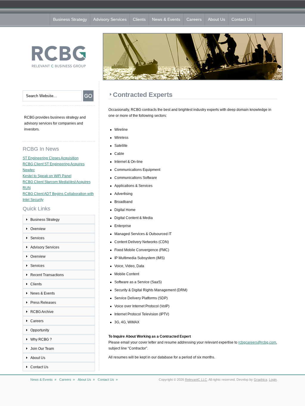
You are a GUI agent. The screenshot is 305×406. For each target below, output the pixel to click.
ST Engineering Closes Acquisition (51, 158)
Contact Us (241, 19)
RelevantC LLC (196, 379)
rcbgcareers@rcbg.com (257, 342)
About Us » (86, 379)
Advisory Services (110, 19)
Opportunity (39, 330)
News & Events (166, 19)
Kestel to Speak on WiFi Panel (47, 176)
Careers (194, 19)
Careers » (67, 379)
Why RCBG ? (41, 339)
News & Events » (43, 379)
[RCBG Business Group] (58, 67)
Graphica (260, 379)
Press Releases (43, 302)
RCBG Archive (42, 312)
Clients (139, 19)
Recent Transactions (47, 275)
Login (273, 379)
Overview (38, 229)
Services (37, 238)
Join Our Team (42, 349)
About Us (216, 19)
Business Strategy (70, 19)
